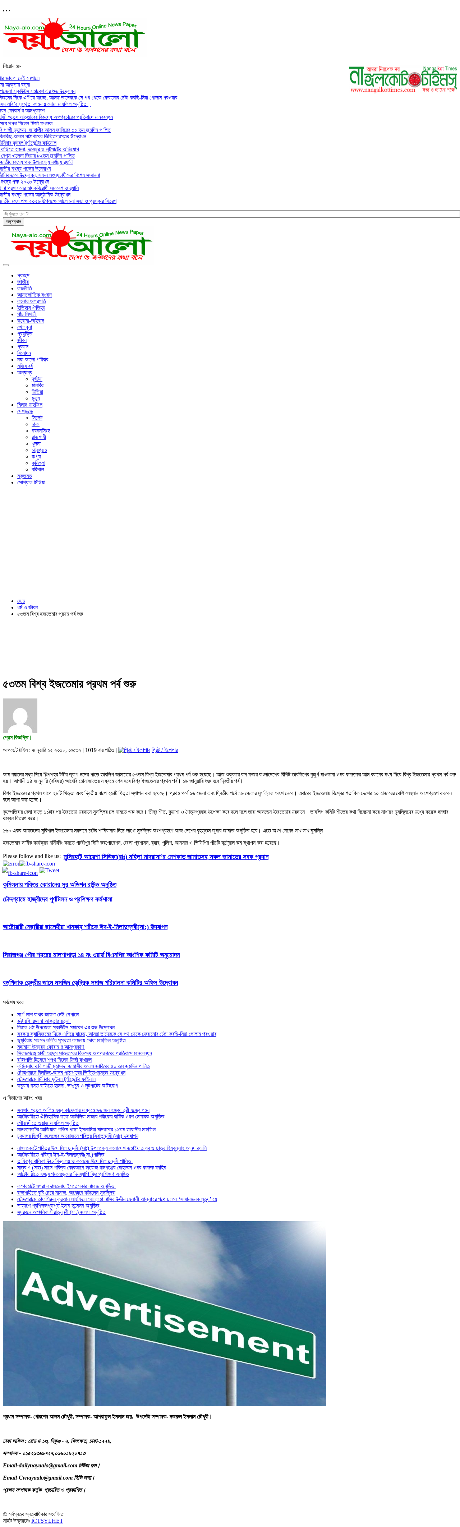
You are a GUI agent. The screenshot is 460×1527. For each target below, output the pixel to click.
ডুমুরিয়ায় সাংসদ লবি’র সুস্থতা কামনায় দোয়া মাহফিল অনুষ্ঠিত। (73, 1040)
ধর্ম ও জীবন (27, 607)
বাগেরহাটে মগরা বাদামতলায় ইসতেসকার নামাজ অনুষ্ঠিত (66, 1186)
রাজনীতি (24, 288)
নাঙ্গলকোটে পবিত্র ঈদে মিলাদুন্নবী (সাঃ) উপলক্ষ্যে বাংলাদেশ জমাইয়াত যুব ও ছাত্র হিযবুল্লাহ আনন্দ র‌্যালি (112, 1148)
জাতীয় (23, 282)
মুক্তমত (24, 476)
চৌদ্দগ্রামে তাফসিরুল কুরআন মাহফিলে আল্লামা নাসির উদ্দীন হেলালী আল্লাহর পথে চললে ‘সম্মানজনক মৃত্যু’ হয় (117, 1199)
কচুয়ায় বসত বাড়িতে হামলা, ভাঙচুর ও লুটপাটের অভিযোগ (67, 1086)
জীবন (22, 340)
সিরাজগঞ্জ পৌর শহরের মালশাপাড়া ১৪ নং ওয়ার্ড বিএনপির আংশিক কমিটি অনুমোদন (91, 955)
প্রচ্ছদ (23, 275)
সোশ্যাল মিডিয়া (31, 482)
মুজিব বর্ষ (25, 366)
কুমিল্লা (38, 463)
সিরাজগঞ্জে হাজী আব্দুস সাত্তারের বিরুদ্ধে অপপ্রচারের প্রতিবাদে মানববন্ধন (84, 1053)
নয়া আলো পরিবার (32, 359)
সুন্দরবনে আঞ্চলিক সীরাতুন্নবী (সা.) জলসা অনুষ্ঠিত (61, 1212)
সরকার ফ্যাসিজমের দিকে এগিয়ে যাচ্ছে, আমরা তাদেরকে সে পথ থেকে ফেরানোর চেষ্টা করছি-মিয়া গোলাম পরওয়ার (116, 1034)
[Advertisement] (230, 542)
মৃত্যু (36, 398)
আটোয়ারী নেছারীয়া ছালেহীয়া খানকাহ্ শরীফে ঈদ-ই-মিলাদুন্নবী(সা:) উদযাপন (85, 927)
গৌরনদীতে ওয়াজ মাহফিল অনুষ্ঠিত (48, 1123)
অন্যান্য (24, 372)
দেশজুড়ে (25, 411)
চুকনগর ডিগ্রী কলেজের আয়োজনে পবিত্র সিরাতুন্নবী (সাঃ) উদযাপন (77, 1136)
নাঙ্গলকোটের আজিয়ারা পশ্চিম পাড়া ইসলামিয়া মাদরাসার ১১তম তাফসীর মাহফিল (86, 1129)
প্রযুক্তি (24, 334)
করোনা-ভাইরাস (30, 321)
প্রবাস (22, 346)
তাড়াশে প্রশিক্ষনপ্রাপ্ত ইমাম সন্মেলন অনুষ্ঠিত (58, 1206)
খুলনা (36, 443)
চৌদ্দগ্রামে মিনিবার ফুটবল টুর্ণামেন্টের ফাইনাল (56, 1079)
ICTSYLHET (47, 1521)
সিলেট (37, 418)
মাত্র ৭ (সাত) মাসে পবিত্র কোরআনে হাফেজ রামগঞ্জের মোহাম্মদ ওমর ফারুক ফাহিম (91, 1167)
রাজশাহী (39, 437)
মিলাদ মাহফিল (29, 405)
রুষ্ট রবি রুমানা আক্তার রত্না (44, 1021)
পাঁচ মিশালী (27, 314)
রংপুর (36, 456)
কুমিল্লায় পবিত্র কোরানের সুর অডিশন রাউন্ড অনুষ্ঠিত (59, 884)
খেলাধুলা (24, 327)
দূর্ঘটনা (37, 379)
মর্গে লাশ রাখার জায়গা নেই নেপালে (48, 1014)
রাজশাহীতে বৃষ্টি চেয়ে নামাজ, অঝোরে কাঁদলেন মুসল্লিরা (66, 1193)
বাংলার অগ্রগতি (31, 301)
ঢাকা (36, 424)
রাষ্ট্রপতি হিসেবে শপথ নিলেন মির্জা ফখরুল (54, 1060)
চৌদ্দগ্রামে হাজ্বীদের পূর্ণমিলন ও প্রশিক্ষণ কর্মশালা (57, 899)
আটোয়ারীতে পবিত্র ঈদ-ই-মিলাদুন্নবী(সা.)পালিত (60, 1155)
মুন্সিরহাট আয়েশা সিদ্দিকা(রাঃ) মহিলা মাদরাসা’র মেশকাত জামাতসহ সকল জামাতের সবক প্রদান (166, 857)
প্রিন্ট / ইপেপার (165, 750)
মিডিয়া (37, 392)
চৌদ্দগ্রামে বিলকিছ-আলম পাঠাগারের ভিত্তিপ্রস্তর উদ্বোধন (71, 1073)
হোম (21, 601)
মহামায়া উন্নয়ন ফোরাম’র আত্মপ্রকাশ (51, 1047)
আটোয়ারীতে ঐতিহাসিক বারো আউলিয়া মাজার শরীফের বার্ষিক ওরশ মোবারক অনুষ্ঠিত (90, 1116)
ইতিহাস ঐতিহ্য (31, 308)
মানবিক (38, 385)
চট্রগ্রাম (39, 450)
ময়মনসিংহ (41, 431)
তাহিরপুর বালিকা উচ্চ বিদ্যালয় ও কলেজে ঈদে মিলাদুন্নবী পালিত (75, 1161)
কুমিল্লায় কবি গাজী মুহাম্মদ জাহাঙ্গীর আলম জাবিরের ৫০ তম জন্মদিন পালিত (83, 1066)
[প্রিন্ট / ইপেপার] (134, 750)
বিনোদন (24, 353)
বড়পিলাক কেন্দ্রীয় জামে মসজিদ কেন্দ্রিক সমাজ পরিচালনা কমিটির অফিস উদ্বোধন (90, 982)
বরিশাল (38, 469)
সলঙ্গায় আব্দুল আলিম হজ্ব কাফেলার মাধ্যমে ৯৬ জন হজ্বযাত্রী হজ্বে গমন (83, 1110)
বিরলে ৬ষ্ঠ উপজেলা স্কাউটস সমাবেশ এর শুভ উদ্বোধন (66, 1027)
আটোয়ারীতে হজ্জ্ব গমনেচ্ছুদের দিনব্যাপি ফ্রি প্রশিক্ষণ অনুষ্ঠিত (73, 1174)
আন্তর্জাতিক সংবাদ (34, 295)
